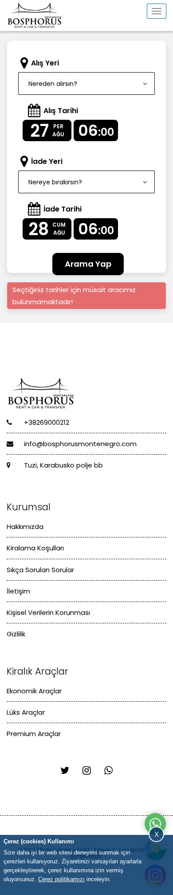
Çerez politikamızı (61, 879)
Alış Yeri (45, 63)
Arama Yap (88, 263)
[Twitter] (65, 770)
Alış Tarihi (60, 111)
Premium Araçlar (34, 733)
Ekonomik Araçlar (34, 691)
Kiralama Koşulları (35, 548)
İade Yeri (47, 161)
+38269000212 (45, 422)
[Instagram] (86, 770)
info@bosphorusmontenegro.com (79, 443)
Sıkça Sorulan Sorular (40, 569)
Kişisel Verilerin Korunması (48, 612)
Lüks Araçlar (26, 712)
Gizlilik (16, 634)
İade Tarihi (62, 209)
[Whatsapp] (108, 770)
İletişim (18, 591)
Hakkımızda (25, 526)
